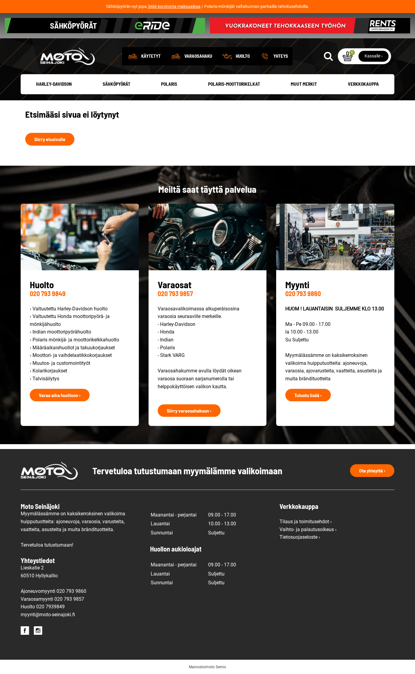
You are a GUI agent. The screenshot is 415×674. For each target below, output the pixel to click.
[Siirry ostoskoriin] (347, 56)
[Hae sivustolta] (328, 56)
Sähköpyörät (116, 84)
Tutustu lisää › (308, 395)
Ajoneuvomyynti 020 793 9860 (53, 591)
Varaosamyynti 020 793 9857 (52, 599)
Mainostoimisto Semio (207, 667)
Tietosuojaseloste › (300, 537)
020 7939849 (50, 607)
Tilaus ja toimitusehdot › (306, 521)
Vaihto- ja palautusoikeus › (308, 529)
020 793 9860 (303, 293)
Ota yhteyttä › (372, 470)
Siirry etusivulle (49, 139)
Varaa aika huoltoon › (60, 395)
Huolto (243, 56)
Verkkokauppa (363, 84)
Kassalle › (373, 56)
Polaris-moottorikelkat (234, 84)
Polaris (169, 84)
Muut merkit (304, 84)
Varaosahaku (198, 56)
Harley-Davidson (54, 84)
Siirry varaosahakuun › (189, 410)
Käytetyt (151, 56)
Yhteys (280, 56)
